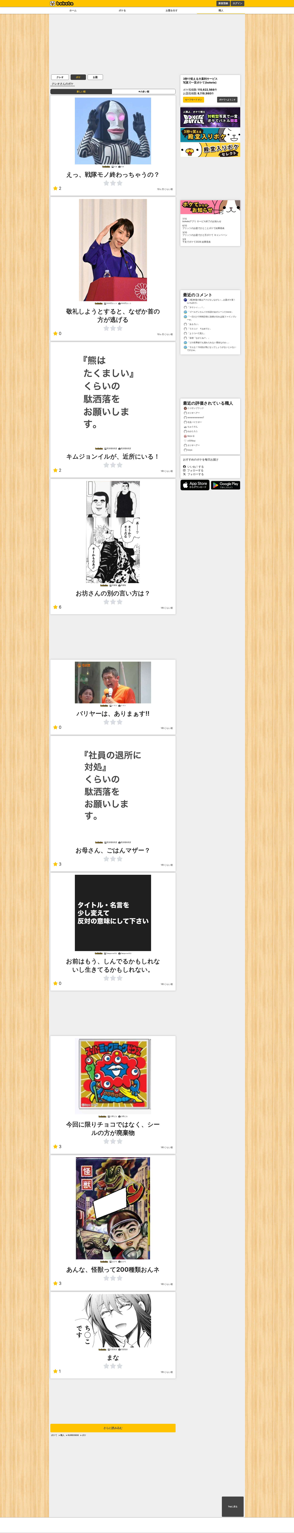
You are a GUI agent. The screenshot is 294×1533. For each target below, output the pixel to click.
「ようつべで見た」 (196, 333)
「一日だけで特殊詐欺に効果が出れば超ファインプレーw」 (211, 318)
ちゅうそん (192, 426)
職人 (221, 10)
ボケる (122, 10)
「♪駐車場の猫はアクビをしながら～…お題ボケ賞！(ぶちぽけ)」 (211, 301)
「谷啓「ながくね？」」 (198, 338)
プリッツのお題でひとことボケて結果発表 (203, 226)
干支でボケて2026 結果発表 (196, 240)
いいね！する (195, 466)
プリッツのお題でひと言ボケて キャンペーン (204, 233)
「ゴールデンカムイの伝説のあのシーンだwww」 (210, 312)
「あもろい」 (193, 324)
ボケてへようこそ (227, 99)
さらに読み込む (112, 1428)
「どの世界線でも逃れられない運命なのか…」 (208, 342)
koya (189, 450)
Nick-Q (190, 436)
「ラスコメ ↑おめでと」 (199, 328)
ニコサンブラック (195, 408)
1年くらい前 (167, 471)
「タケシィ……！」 (196, 307)
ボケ (78, 77)
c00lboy (191, 440)
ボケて (54, 1435)
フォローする (194, 470)
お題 (95, 77)
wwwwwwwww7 (195, 417)
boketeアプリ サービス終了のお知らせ (201, 220)
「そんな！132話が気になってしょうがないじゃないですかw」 (211, 348)
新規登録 (223, 3)
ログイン (237, 3)
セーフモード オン (193, 99)
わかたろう (192, 431)
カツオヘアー (193, 413)
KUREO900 (73, 1435)
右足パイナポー (194, 422)
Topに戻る (233, 1506)
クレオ (60, 77)
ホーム (73, 10)
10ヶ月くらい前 (165, 189)
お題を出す (172, 10)
